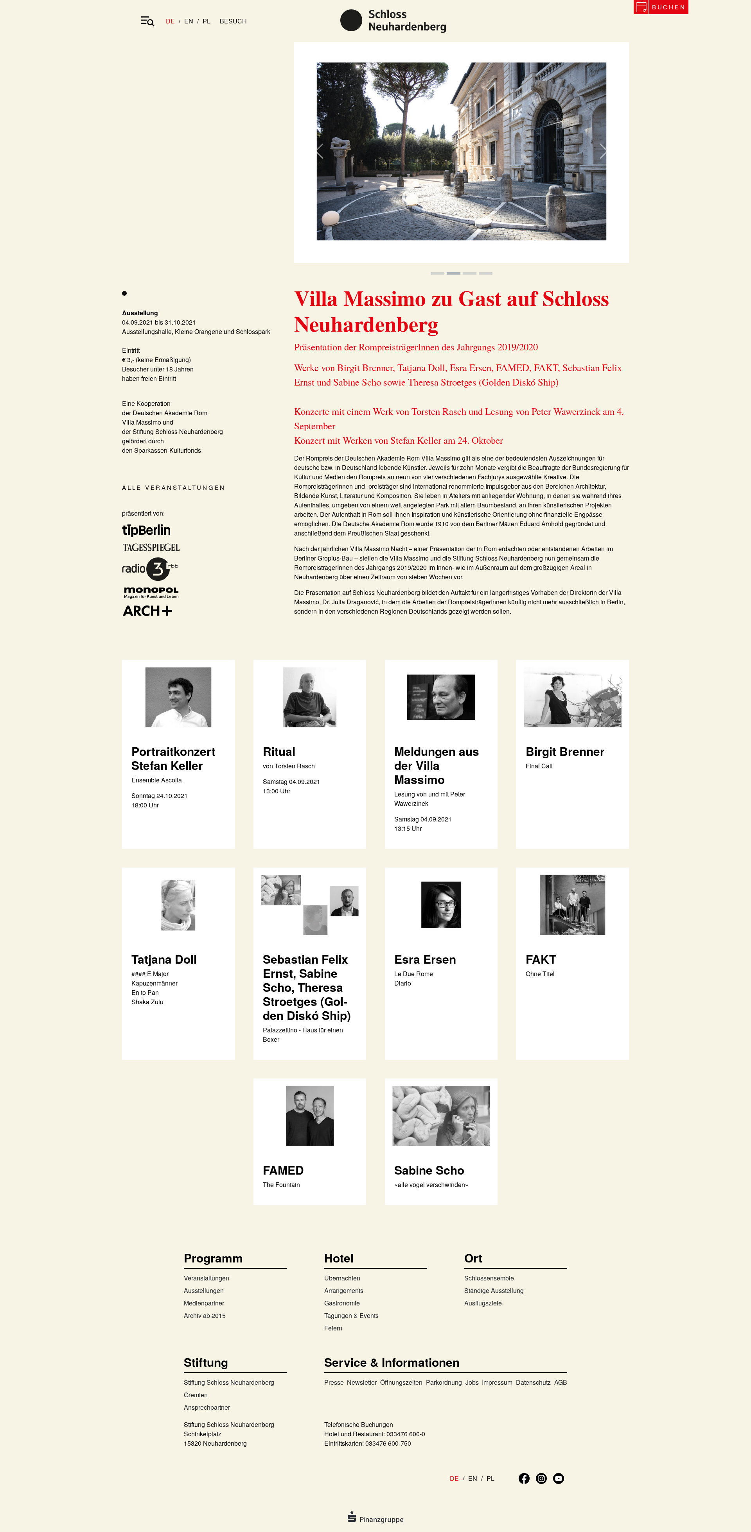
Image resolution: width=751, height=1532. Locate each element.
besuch (233, 20)
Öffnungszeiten (401, 1382)
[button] (319, 159)
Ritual (279, 751)
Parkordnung (444, 1382)
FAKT (541, 958)
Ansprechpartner (207, 1407)
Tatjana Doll (164, 958)
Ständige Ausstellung (494, 1290)
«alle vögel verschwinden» (431, 1184)
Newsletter (362, 1382)
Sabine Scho (429, 1169)
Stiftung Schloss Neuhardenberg (229, 1382)
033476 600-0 (405, 1433)
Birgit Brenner (565, 751)
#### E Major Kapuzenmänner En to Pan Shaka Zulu (154, 987)
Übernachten (342, 1277)
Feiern (333, 1327)
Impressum (497, 1382)
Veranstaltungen (206, 1277)
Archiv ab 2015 (205, 1315)
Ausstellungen (204, 1290)
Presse (334, 1382)
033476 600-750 (388, 1443)
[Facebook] (524, 1477)
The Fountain (281, 1184)
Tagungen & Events (351, 1315)
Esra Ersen (425, 958)
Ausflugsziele (483, 1302)
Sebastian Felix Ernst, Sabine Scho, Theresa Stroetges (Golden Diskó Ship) (307, 986)
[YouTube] (558, 1477)
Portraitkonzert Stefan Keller (173, 758)
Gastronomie (342, 1302)
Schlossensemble (489, 1277)
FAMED (283, 1169)
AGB (560, 1382)
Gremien (196, 1394)
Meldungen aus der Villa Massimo (436, 765)
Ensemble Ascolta (156, 779)
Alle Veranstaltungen (174, 487)
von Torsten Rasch (289, 765)
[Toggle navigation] (148, 21)
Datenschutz (533, 1382)
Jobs (472, 1382)
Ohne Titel (540, 973)
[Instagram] (541, 1477)
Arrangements (343, 1290)
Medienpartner (204, 1302)
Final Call (539, 765)
